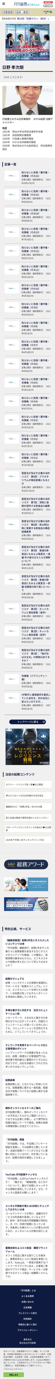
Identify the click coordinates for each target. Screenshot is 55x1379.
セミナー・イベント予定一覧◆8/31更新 (24, 784)
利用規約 (27, 1318)
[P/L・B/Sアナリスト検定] (26, 910)
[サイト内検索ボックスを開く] (51, 12)
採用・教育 (22, 12)
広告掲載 (27, 1307)
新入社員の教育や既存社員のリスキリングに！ (27, 817)
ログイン (48, 6)
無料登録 (48, 2)
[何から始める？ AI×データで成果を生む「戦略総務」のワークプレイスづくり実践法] (28, 59)
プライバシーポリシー (27, 1330)
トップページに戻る (27, 721)
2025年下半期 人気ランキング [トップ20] (25, 839)
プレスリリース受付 (27, 1313)
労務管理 (7, 12)
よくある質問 (27, 1296)
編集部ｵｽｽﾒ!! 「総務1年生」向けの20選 (24, 806)
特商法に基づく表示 (27, 1324)
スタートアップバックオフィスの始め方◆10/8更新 (28, 829)
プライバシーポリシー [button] (13, 1368)
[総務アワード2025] (26, 870)
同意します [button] (13, 1374)
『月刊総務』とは (27, 1290)
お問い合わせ (27, 1301)
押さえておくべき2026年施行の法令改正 (24, 795)
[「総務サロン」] (26, 890)
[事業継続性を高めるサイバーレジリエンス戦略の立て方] (28, 764)
